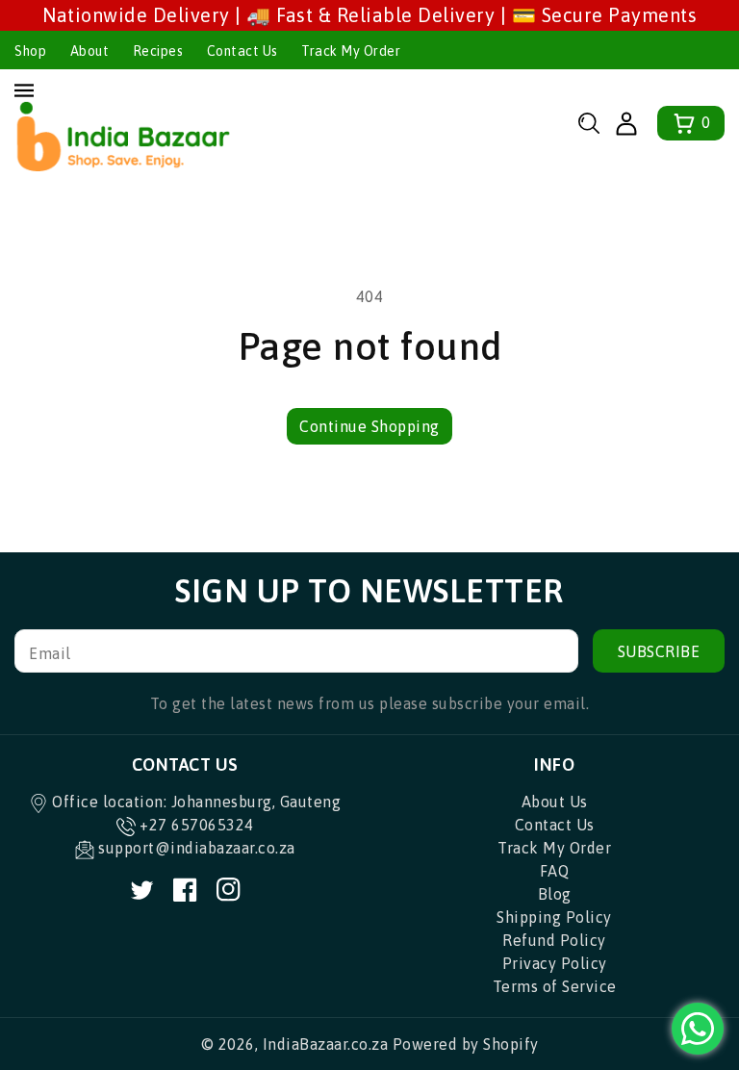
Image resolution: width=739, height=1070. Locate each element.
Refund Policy (554, 940)
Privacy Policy (554, 963)
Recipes (158, 51)
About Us (555, 801)
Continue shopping (369, 426)
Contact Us (242, 51)
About (90, 51)
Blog (555, 894)
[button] (588, 123)
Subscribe (659, 651)
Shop (30, 51)
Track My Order (350, 51)
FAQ (555, 870)
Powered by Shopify (466, 1044)
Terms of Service (555, 986)
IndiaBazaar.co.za (326, 1044)
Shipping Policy (554, 917)
